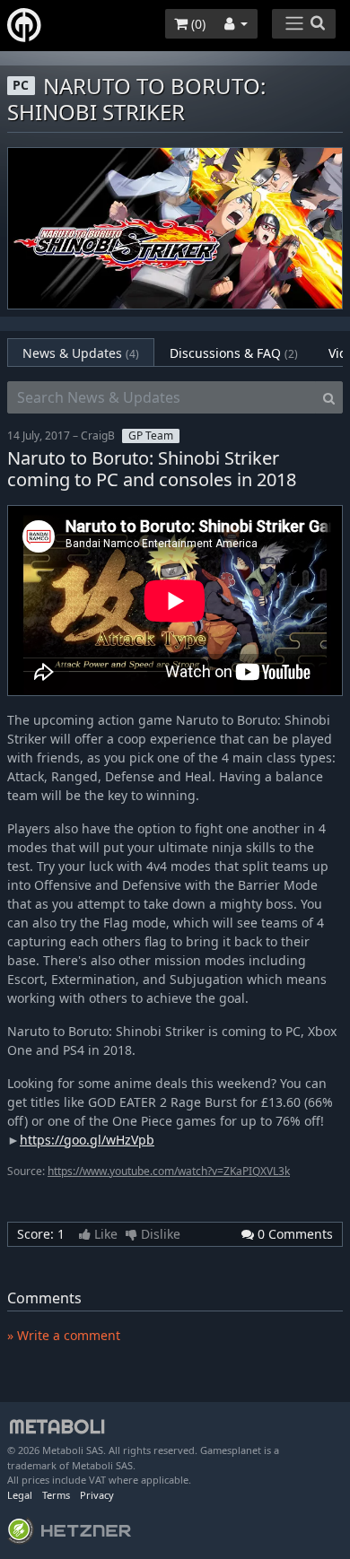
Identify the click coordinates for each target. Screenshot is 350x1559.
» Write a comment (63, 1335)
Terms (56, 1495)
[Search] (329, 397)
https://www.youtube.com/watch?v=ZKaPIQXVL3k (169, 1171)
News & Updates (80, 352)
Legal (19, 1495)
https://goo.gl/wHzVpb (87, 1139)
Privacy (97, 1495)
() (197, 23)
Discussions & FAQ (234, 352)
